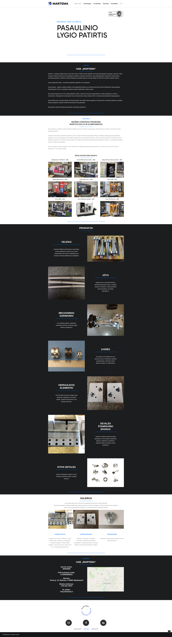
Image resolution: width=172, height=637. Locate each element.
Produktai (97, 3)
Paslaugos (87, 3)
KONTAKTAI (94, 629)
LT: (121, 3)
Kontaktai (114, 3)
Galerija (106, 3)
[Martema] (58, 3)
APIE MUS (86, 629)
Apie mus (77, 3)
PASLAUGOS (77, 629)
